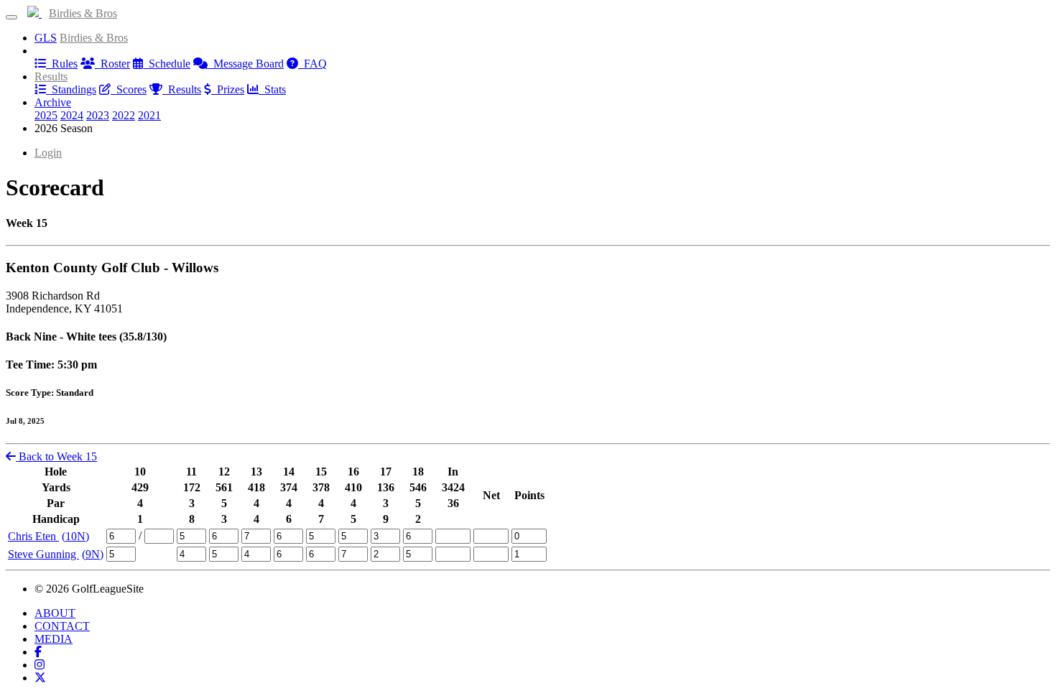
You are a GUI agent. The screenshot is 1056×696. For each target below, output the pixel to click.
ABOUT (54, 613)
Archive (52, 102)
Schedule (166, 63)
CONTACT (62, 626)
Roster (112, 63)
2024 (71, 115)
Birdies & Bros (83, 13)
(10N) (75, 536)
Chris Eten (33, 536)
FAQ (312, 63)
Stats (272, 89)
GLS (45, 38)
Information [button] (61, 51)
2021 (149, 115)
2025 (45, 115)
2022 (123, 115)
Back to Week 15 (56, 456)
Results (181, 89)
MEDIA (53, 639)
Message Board (246, 63)
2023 (97, 115)
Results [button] (51, 76)
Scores (129, 89)
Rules (62, 63)
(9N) (92, 554)
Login (48, 153)
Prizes (227, 89)
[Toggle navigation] (11, 17)
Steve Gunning (43, 554)
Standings (71, 89)
